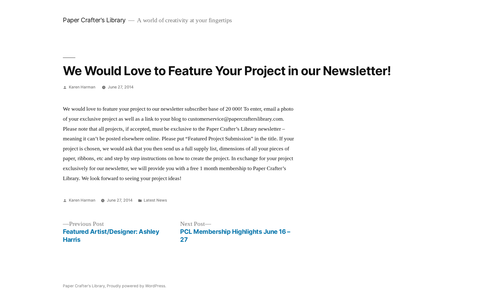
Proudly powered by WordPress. (136, 286)
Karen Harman (82, 87)
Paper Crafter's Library (94, 20)
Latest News (155, 200)
